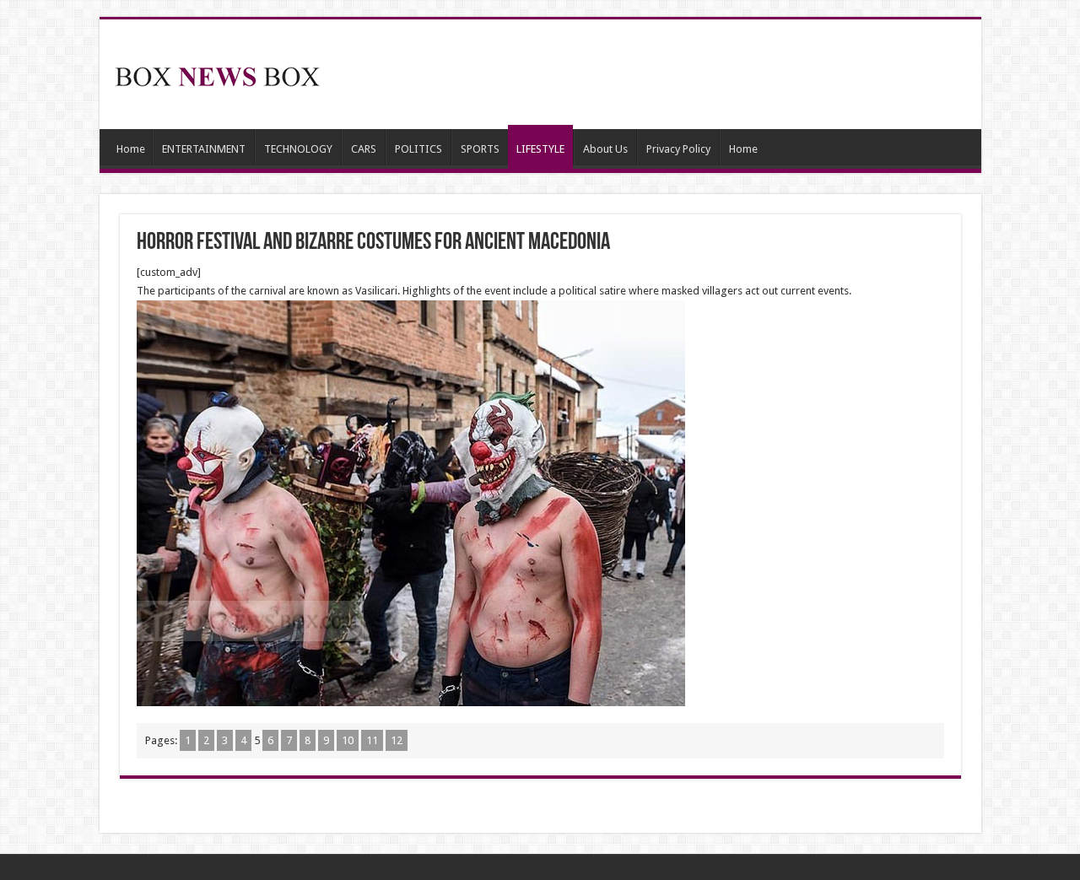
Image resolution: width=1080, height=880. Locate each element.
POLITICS (418, 149)
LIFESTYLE (540, 149)
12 (396, 740)
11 (372, 740)
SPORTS (480, 149)
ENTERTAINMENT (204, 149)
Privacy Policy (678, 149)
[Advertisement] (661, 74)
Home (130, 149)
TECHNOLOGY (298, 149)
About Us (605, 149)
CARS (363, 149)
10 (348, 740)
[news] (217, 73)
